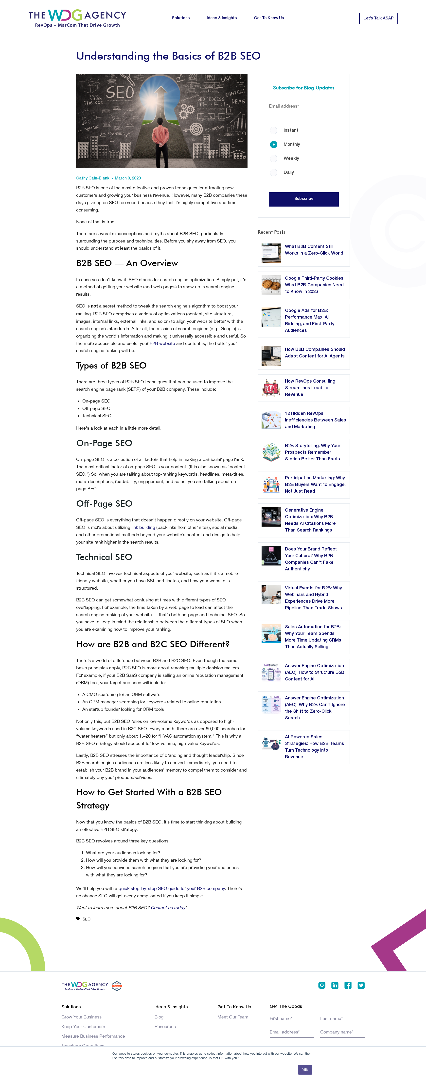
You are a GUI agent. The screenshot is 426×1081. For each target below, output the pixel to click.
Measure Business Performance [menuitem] (93, 1036)
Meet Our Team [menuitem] (232, 1016)
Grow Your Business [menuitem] (81, 1016)
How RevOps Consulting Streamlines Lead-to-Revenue (310, 388)
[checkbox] (304, 146)
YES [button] (305, 1069)
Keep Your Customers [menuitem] (83, 1026)
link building (143, 527)
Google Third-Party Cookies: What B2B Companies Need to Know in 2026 (314, 285)
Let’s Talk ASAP (378, 18)
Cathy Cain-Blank (92, 178)
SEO (86, 919)
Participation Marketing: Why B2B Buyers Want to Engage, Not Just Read (315, 484)
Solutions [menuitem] (181, 18)
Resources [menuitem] (165, 1026)
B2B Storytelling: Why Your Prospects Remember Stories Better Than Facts (312, 452)
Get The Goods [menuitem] (286, 1007)
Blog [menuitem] (159, 1016)
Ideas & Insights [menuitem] (222, 18)
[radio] (304, 127)
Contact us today (168, 907)
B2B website (162, 343)
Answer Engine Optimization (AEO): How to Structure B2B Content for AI (314, 672)
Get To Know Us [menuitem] (269, 18)
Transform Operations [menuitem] (82, 1045)
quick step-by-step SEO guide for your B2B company (172, 888)
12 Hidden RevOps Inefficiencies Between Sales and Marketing (315, 420)
